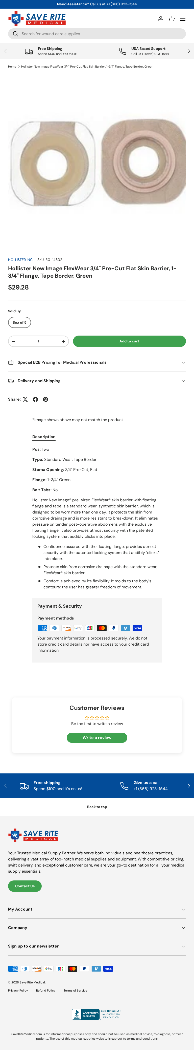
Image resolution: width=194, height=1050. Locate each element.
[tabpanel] (97, 518)
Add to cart (129, 341)
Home (12, 67)
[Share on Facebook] (35, 399)
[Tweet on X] (25, 399)
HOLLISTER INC (20, 259)
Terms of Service (75, 991)
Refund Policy (46, 991)
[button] (171, 18)
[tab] (44, 436)
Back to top (97, 807)
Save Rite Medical (32, 982)
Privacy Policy (18, 991)
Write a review (97, 737)
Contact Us (25, 886)
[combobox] (97, 33)
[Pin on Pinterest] (45, 399)
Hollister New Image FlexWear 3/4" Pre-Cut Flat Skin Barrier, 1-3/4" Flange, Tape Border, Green (87, 67)
